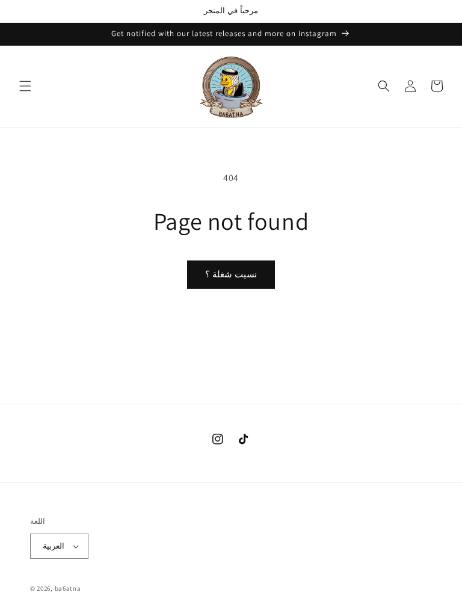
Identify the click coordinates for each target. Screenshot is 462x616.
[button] (25, 86)
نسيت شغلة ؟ (231, 274)
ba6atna (68, 588)
